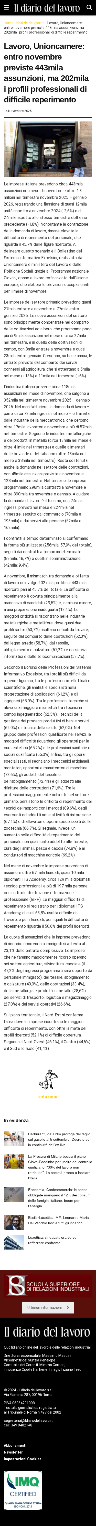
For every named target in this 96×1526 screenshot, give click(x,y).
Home (9, 23)
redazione (48, 1096)
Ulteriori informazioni (44, 1307)
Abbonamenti (15, 1445)
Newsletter (13, 1452)
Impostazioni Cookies (22, 1459)
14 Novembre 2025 (17, 111)
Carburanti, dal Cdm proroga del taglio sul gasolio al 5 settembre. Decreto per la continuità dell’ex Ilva (59, 1139)
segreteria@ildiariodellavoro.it (28, 1420)
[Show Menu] (6, 7)
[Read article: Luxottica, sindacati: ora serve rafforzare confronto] (14, 1242)
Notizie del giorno (30, 23)
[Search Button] (89, 7)
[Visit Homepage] (47, 7)
